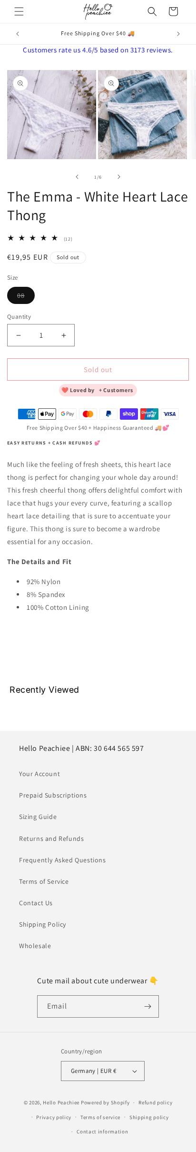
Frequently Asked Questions (62, 860)
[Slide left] (77, 176)
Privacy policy (53, 1117)
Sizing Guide (38, 816)
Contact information (102, 1131)
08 (26, 297)
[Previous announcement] (17, 33)
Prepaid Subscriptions (53, 795)
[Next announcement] (178, 33)
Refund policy (155, 1102)
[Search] (152, 11)
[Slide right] (118, 176)
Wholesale (35, 945)
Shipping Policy (42, 924)
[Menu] (19, 11)
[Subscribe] (147, 1006)
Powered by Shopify (105, 1102)
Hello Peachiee (61, 1102)
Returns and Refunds (51, 838)
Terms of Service (44, 881)
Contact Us (36, 903)
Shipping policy (149, 1117)
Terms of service (100, 1117)
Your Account (39, 773)
